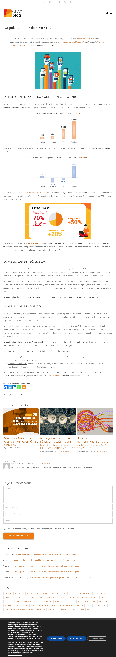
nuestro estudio (34, 243)
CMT (64, 594)
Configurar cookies (97, 638)
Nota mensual (47, 602)
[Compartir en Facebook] (6, 387)
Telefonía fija (40, 609)
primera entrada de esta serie (38, 192)
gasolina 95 (27, 602)
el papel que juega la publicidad (72, 42)
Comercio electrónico (83, 594)
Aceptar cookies (56, 638)
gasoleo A (8, 602)
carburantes (55, 594)
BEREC (45, 594)
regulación (79, 605)
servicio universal (100, 605)
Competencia (28, 395)
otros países (66, 196)
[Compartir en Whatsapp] (19, 387)
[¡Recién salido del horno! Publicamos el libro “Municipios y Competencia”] (95, 421)
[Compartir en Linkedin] (14, 387)
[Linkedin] (14, 387)
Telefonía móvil (53, 609)
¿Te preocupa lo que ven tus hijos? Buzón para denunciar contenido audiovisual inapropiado (47, 566)
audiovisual (8, 594)
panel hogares (104, 602)
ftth (102, 598)
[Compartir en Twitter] (10, 387)
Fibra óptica (94, 598)
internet (37, 602)
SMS (6, 609)
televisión (74, 609)
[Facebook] (6, 387)
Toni (12, 463)
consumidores (51, 598)
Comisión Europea (100, 594)
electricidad (74, 598)
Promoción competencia (39, 605)
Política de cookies (15, 655)
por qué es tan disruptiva (25, 45)
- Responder (47, 463)
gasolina (17, 602)
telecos (30, 609)
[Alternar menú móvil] (111, 13)
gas (107, 598)
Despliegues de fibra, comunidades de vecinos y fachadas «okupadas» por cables (45, 554)
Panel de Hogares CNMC (87, 602)
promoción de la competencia (61, 605)
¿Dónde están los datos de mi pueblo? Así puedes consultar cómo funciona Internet (44, 560)
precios (25, 605)
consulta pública (37, 598)
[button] (5, 429)
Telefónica (64, 609)
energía (84, 598)
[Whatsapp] (19, 387)
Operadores (71, 602)
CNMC (71, 594)
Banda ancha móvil (33, 594)
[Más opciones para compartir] (24, 387)
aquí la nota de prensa (85, 38)
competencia (9, 598)
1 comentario (38, 395)
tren (82, 609)
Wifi (88, 609)
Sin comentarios (28, 451)
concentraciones (23, 598)
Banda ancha (19, 594)
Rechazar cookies (76, 638)
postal (18, 605)
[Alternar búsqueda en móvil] (107, 13)
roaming (88, 605)
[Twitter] (10, 387)
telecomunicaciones (18, 609)
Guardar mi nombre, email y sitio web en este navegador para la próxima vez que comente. (40, 528)
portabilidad (9, 605)
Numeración (59, 602)
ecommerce (63, 598)
